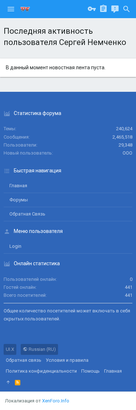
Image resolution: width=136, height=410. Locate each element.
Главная (18, 185)
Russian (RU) (42, 349)
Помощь (90, 371)
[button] (11, 9)
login (15, 246)
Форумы (18, 199)
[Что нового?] (115, 9)
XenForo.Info (55, 400)
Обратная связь (27, 214)
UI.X (10, 349)
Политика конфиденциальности (41, 371)
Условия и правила (67, 360)
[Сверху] (8, 382)
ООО (127, 153)
